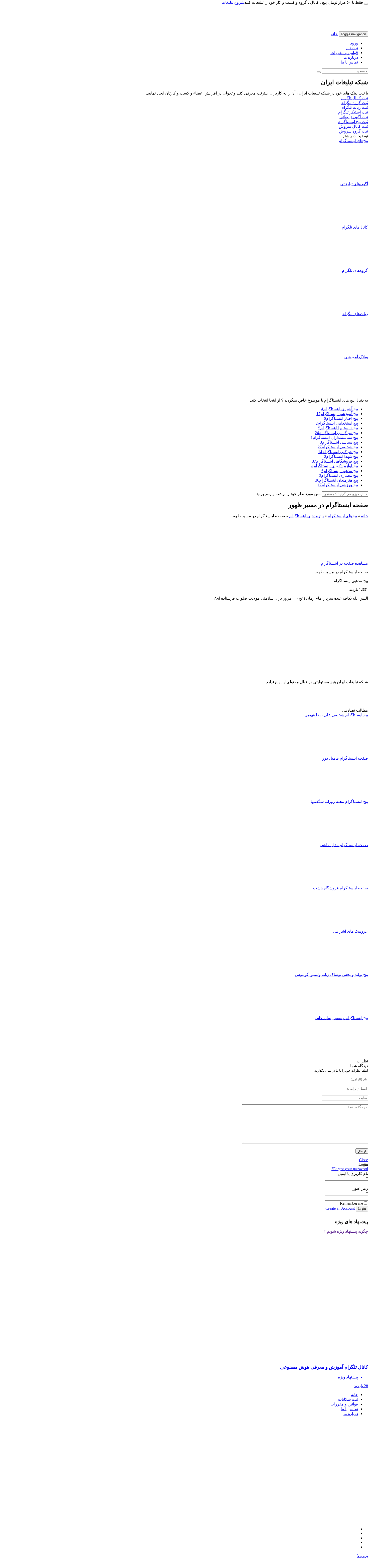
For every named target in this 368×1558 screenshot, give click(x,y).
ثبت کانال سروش (353, 126)
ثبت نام (352, 48)
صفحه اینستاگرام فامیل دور (345, 758)
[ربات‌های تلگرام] (349, 352)
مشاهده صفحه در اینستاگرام (344, 563)
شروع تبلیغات (233, 2)
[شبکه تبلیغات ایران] (305, 29)
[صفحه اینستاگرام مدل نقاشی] (349, 883)
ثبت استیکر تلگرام (353, 112)
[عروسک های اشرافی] (349, 970)
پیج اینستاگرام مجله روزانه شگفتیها (339, 801)
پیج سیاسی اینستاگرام (339, 442)
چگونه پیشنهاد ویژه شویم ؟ (346, 1231)
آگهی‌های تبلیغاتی (354, 184)
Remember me (351, 1203)
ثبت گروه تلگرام (354, 103)
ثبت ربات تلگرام (354, 107)
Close (363, 1160)
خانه (334, 34)
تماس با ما (349, 62)
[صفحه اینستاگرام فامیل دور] (349, 797)
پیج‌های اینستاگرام (353, 141)
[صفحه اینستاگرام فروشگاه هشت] (349, 926)
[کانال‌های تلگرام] (349, 266)
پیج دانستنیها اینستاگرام (338, 428)
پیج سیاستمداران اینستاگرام (334, 437)
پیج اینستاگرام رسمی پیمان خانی (341, 1018)
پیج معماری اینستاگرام (338, 475)
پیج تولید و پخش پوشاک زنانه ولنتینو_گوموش (331, 974)
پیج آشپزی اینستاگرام (339, 409)
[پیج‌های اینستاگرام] (349, 179)
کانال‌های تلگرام (355, 227)
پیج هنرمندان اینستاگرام (336, 480)
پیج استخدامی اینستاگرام (337, 423)
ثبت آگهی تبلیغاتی (353, 117)
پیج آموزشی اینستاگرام (337, 414)
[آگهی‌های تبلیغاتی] (349, 222)
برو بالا (362, 1555)
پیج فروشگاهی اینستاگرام (335, 461)
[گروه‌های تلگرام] (349, 309)
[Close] (366, 4)
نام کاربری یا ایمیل (353, 1173)
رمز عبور (360, 1188)
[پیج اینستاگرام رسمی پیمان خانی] (349, 1056)
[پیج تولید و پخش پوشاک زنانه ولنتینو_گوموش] (349, 1013)
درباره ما (350, 57)
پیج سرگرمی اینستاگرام (336, 433)
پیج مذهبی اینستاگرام (339, 471)
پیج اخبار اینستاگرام (341, 418)
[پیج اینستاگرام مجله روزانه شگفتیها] (349, 840)
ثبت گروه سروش (353, 131)
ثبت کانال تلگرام (354, 98)
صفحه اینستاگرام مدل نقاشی (344, 845)
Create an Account (340, 1208)
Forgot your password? (349, 1169)
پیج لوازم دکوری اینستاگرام (334, 466)
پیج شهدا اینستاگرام (341, 456)
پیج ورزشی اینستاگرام (338, 485)
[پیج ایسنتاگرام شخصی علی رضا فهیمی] (349, 753)
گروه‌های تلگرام (355, 270)
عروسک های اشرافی (350, 931)
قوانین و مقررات (344, 53)
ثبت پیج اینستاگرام (353, 122)
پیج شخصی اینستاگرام (338, 447)
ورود (354, 43)
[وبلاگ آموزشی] (349, 395)
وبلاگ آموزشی (356, 357)
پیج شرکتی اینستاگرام (338, 452)
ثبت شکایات (348, 1399)
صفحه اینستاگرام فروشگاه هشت (340, 888)
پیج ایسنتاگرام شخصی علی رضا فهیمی (336, 715)
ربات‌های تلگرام (355, 314)
